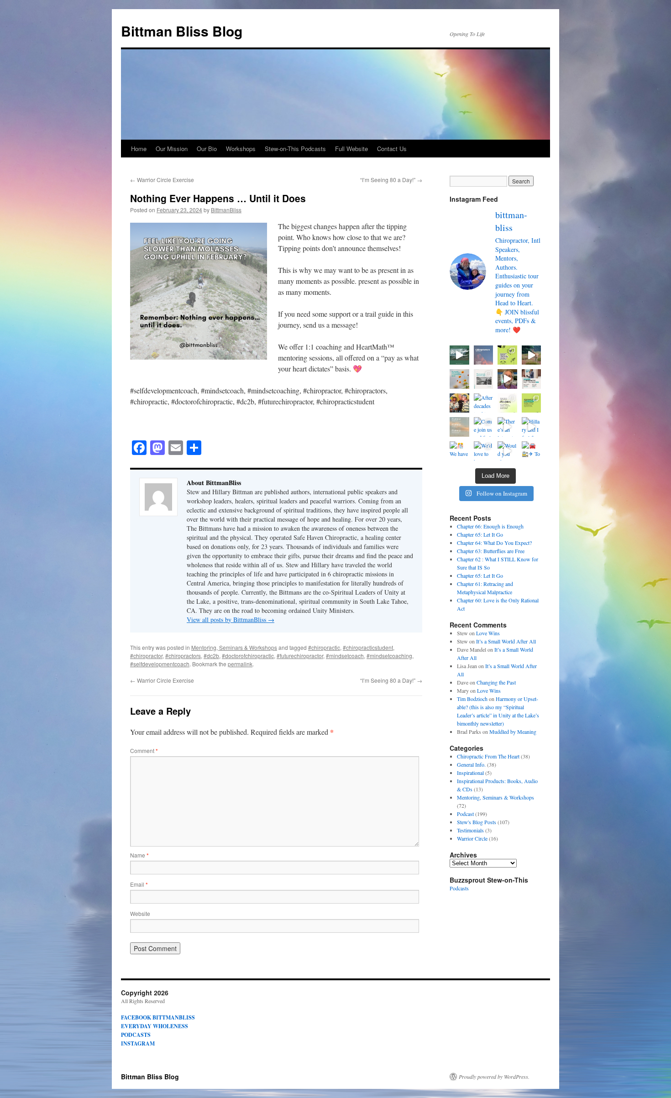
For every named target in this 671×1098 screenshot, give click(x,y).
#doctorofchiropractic (248, 655)
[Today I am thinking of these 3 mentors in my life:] (459, 403)
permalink (240, 664)
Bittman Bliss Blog (181, 31)
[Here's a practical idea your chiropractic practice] (459, 355)
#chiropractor (146, 655)
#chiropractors (183, 655)
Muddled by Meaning (512, 731)
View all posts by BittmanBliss (230, 619)
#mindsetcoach (345, 655)
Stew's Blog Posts (476, 822)
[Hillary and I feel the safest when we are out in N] (531, 427)
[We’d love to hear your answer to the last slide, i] (483, 451)
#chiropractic (324, 647)
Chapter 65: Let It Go (480, 534)
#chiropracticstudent (368, 647)
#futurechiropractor (300, 655)
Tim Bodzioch (472, 698)
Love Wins (488, 633)
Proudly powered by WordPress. (494, 1076)
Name (139, 855)
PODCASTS (136, 1035)
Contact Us (392, 148)
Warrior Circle (472, 838)
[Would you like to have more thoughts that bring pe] (507, 451)
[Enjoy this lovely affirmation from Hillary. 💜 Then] (531, 355)
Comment (144, 750)
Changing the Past (496, 682)
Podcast (465, 813)
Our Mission (172, 148)
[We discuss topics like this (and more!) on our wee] (483, 379)
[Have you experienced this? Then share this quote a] (483, 355)
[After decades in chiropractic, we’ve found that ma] (483, 403)
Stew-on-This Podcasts (295, 148)
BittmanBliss (226, 210)
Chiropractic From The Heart (488, 756)
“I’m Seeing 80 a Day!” (391, 179)
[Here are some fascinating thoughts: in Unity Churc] (459, 427)
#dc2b (211, 655)
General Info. (471, 764)
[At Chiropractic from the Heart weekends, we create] (531, 403)
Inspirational (470, 772)
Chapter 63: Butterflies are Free (490, 550)
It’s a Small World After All (506, 641)
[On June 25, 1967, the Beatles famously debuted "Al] (459, 379)
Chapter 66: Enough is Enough (490, 526)
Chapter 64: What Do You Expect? (494, 542)
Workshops (241, 148)
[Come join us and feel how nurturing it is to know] (483, 427)
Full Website (351, 148)
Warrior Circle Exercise (162, 179)
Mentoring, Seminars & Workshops (234, 647)
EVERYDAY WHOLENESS (154, 1026)
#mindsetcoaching (389, 655)
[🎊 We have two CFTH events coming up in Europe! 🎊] (507, 403)
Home (139, 148)
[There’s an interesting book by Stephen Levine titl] (507, 427)
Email (139, 884)
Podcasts (459, 888)
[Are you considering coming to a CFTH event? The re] (531, 379)
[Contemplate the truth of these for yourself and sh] (507, 355)
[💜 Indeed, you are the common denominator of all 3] (507, 379)
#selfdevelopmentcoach (159, 664)
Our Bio (207, 148)
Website (140, 913)
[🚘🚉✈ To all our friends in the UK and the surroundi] (531, 451)
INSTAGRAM (138, 1043)
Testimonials (470, 830)
